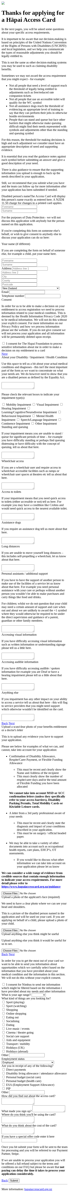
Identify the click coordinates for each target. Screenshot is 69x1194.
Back (5, 723)
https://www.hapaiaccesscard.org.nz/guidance (31, 886)
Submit (14, 1180)
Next (4, 353)
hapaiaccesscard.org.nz (38, 1189)
